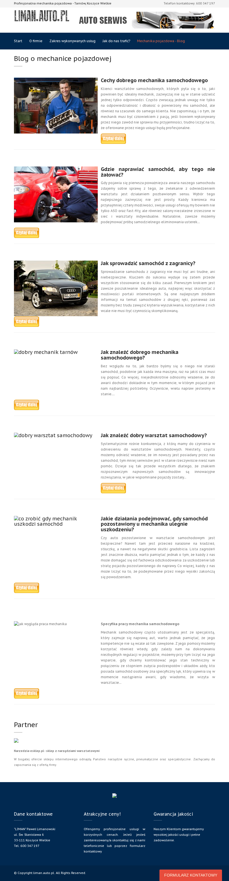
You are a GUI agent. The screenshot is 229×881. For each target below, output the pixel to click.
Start (18, 41)
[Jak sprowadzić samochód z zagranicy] (26, 321)
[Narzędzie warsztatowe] (16, 743)
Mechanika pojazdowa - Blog (161, 41)
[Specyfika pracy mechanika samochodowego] (26, 693)
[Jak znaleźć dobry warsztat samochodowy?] (113, 487)
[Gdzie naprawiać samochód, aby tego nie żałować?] (26, 232)
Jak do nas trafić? (116, 41)
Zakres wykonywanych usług (72, 41)
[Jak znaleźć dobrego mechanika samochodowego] (26, 405)
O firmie (35, 41)
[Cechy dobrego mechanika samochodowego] (113, 138)
